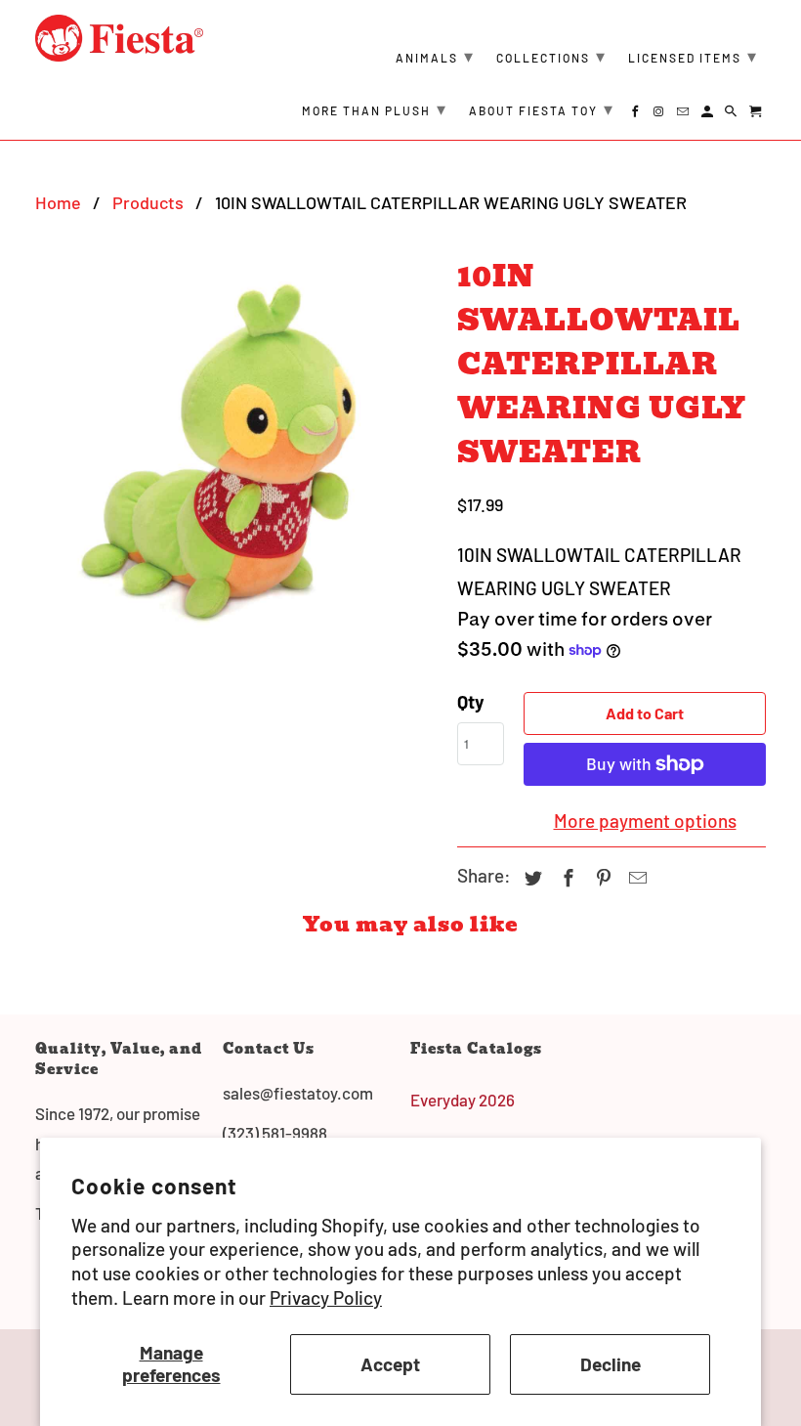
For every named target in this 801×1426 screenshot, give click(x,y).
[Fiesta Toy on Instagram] (660, 114)
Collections (551, 55)
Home (58, 202)
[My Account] (708, 114)
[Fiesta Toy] (119, 38)
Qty (471, 701)
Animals (435, 55)
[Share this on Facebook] (565, 877)
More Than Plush (374, 108)
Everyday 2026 (462, 1099)
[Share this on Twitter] (530, 877)
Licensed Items (693, 55)
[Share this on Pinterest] (600, 877)
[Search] (732, 114)
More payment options (645, 820)
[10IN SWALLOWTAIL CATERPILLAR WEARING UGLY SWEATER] (236, 446)
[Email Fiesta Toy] (684, 114)
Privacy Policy (326, 1297)
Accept (390, 1364)
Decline (610, 1364)
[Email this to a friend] (635, 877)
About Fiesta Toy (541, 108)
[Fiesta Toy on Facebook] (636, 114)
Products (148, 202)
